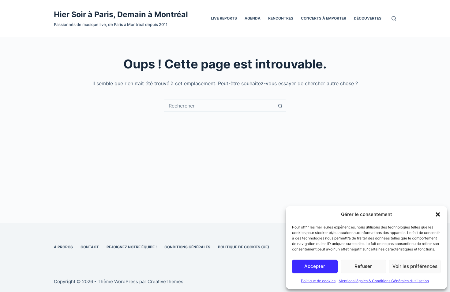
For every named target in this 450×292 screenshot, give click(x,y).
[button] (438, 214)
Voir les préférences (414, 266)
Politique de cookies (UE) (243, 247)
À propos (63, 247)
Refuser (363, 266)
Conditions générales (187, 247)
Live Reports (224, 18)
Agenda (253, 18)
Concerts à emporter (323, 18)
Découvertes (367, 18)
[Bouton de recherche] (280, 105)
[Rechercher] (394, 18)
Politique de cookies (318, 281)
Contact (90, 247)
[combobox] (219, 106)
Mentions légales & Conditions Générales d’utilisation (384, 281)
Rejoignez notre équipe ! (132, 247)
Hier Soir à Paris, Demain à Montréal (121, 14)
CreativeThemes (165, 281)
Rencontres (280, 18)
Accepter (314, 266)
